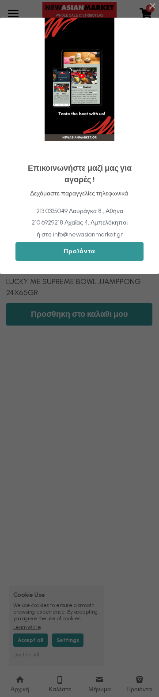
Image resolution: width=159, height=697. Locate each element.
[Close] (152, 6)
